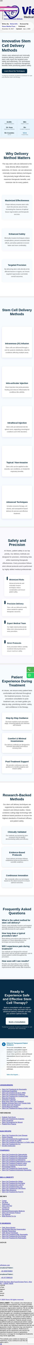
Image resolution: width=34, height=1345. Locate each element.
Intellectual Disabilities (9, 1091)
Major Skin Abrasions (9, 1190)
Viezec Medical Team (8, 26)
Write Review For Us (9, 1216)
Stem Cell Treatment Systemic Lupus (14, 1163)
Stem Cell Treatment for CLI (11, 1144)
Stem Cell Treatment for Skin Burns (14, 1188)
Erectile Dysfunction (8, 1146)
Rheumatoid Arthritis (9, 1166)
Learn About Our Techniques (14, 71)
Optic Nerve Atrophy (8, 1227)
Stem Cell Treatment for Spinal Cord (14, 1165)
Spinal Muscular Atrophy (10, 1106)
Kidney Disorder (7, 1137)
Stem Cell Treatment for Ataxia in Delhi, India (17, 1108)
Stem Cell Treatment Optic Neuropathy (15, 1234)
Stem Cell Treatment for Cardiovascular (15, 1139)
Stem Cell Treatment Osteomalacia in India (16, 1161)
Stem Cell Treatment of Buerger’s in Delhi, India (18, 1142)
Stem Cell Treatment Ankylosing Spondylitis (16, 1170)
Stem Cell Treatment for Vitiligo (12, 1181)
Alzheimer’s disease (9, 1099)
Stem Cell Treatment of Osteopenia (13, 1160)
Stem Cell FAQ (7, 1206)
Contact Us (5, 1207)
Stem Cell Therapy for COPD (11, 1140)
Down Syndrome (7, 1120)
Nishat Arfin (14, 24)
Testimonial (6, 1204)
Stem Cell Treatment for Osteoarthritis (14, 1154)
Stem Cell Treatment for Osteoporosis (14, 1158)
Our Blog (5, 1202)
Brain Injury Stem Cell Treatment (13, 1101)
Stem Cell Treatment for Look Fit (13, 1185)
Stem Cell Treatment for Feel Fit (12, 1192)
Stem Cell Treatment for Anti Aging (13, 1183)
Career (4, 1200)
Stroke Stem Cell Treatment (11, 1105)
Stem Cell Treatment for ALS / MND (14, 1093)
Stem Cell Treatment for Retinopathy (14, 1238)
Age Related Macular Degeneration (14, 1229)
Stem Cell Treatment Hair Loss (12, 1186)
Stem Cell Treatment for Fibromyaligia (14, 1156)
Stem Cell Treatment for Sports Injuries (15, 1168)
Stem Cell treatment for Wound (12, 1122)
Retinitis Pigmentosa (9, 1231)
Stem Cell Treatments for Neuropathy (14, 1089)
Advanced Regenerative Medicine (13, 1211)
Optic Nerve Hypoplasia (10, 1233)
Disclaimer (5, 1209)
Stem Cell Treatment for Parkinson (13, 1094)
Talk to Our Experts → (13, 1074)
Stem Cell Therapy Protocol (11, 1213)
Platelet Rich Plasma (9, 1124)
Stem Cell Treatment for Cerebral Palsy (15, 1096)
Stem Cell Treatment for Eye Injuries (14, 1236)
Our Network (6, 1214)
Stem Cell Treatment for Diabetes (13, 1119)
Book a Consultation (17, 1022)
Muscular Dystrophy (8, 1098)
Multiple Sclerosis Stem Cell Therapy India (16, 1103)
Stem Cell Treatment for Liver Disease (14, 1135)
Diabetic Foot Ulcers (9, 1117)
